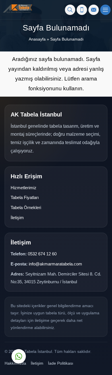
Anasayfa (37, 39)
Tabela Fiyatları (25, 197)
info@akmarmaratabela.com (55, 263)
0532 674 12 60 (42, 253)
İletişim (17, 217)
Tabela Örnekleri (26, 207)
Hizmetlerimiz (23, 187)
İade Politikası (60, 363)
